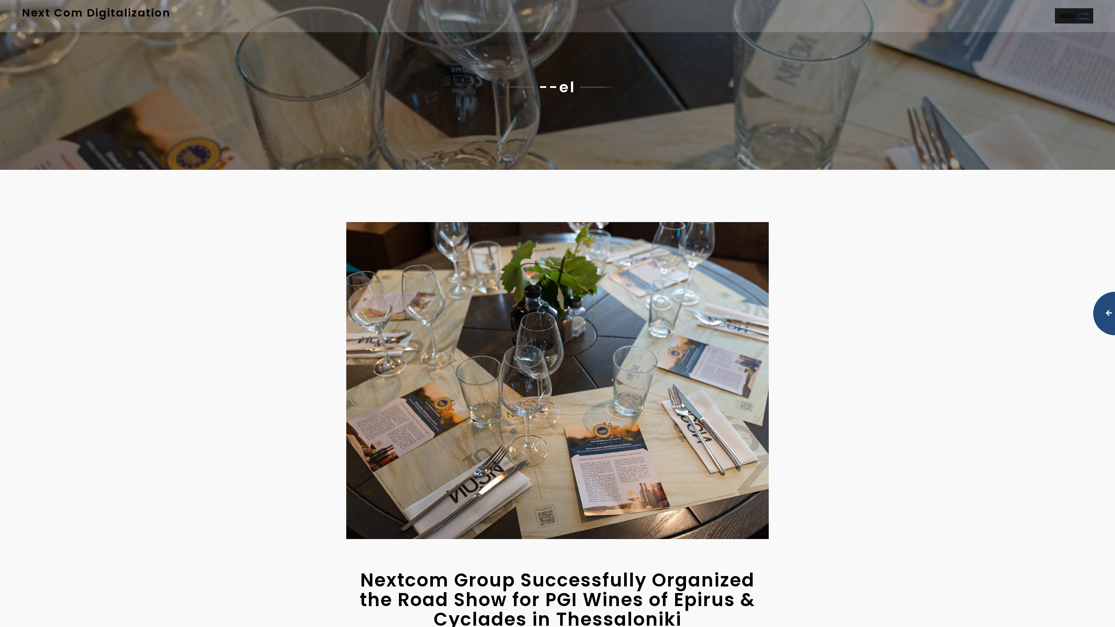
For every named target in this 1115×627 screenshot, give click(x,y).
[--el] (557, 380)
